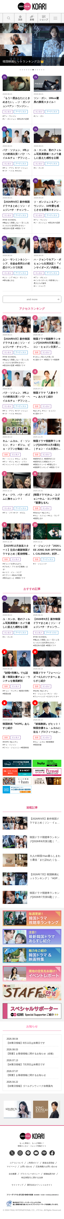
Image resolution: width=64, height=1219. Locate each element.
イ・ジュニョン (40, 694)
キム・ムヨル (21, 459)
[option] (17, 1109)
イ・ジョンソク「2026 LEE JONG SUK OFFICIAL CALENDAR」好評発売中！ (47, 549)
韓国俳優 (37, 745)
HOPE (6, 742)
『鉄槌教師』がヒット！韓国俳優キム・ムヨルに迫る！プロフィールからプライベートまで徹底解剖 (47, 728)
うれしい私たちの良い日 (44, 357)
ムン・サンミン (21, 277)
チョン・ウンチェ (11, 691)
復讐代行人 (38, 459)
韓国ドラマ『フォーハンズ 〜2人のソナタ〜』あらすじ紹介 (47, 676)
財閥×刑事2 (24, 691)
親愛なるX (38, 518)
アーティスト (20, 112)
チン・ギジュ (9, 462)
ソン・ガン (39, 116)
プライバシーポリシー (30, 1174)
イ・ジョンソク (40, 564)
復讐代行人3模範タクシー (44, 462)
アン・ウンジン (10, 116)
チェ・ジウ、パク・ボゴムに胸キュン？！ (16, 496)
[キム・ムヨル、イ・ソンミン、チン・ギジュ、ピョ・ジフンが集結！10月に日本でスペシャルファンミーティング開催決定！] (17, 427)
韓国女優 (7, 694)
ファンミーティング (12, 464)
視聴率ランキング (41, 467)
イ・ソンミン (9, 459)
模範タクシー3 (40, 464)
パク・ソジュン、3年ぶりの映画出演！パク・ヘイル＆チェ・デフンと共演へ (16, 154)
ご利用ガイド (33, 1163)
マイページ (12, 1167)
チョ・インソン (10, 745)
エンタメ (7, 112)
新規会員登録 (48, 1163)
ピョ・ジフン (21, 462)
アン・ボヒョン (41, 277)
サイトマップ (17, 1185)
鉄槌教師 (25, 464)
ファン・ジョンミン (12, 748)
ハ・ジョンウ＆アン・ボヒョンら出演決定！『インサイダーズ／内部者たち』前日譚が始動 (47, 263)
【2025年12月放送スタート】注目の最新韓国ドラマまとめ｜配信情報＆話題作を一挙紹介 (16, 549)
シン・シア (8, 277)
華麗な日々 (52, 464)
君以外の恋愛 (23, 119)
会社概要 (13, 1174)
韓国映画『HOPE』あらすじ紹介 (16, 725)
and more (32, 299)
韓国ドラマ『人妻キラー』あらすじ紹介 (45, 394)
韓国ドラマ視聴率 (52, 360)
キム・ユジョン (40, 516)
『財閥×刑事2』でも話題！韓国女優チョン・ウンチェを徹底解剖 (16, 676)
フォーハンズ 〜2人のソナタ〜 (46, 696)
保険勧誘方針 (49, 1174)
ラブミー (7, 575)
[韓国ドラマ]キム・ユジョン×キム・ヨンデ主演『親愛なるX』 (46, 498)
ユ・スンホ (39, 168)
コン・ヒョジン (49, 411)
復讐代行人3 (50, 459)
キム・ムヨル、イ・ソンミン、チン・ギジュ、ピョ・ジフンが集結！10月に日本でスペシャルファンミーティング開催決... (16, 445)
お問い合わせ (26, 1167)
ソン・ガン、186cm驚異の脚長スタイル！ (46, 100)
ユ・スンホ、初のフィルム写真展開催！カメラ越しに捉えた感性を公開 (47, 154)
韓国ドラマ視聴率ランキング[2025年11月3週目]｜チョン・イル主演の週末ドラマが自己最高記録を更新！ (47, 445)
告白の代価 (17, 575)
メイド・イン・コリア (13, 572)
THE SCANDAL (10, 220)
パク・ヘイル (9, 171)
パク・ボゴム (20, 513)
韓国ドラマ (20, 228)
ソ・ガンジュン (10, 119)
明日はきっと (9, 578)
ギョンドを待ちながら (13, 564)
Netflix (36, 691)
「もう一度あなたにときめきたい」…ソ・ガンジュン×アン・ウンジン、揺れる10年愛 (16, 102)
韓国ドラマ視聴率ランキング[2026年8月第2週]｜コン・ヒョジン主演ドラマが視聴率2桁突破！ (47, 343)
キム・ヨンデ (54, 516)
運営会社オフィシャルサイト (39, 1185)
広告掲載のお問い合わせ (46, 1167)
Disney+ (37, 513)
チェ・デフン (9, 168)
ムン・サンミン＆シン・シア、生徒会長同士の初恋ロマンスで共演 (16, 263)
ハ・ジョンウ (40, 286)
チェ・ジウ (8, 513)
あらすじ (37, 411)
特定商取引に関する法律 (32, 1178)
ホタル (19, 171)
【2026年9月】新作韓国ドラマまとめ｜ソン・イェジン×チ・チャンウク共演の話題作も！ (16, 206)
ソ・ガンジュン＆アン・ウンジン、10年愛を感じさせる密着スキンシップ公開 (47, 206)
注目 (36, 352)
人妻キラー (38, 360)
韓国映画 (25, 748)
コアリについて (16, 1163)
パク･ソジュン (22, 168)
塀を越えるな (9, 280)
